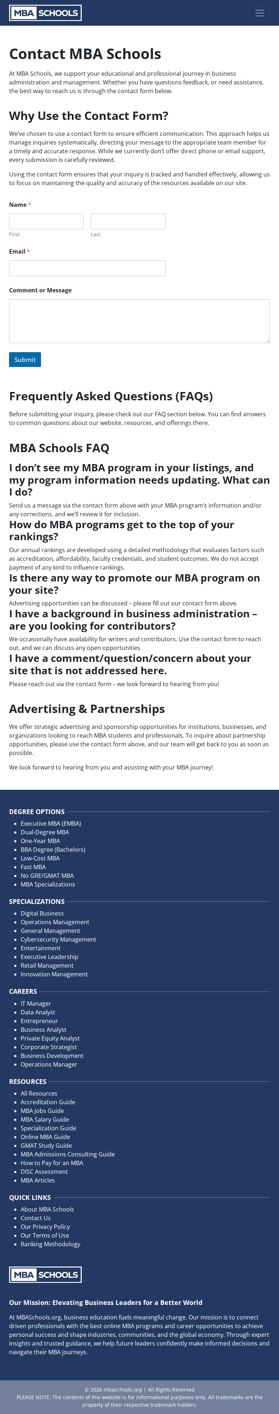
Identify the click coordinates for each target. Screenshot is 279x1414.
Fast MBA (33, 867)
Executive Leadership (49, 957)
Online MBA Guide (45, 1137)
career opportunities (205, 1326)
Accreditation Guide (48, 1102)
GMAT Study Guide (46, 1146)
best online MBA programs (126, 1326)
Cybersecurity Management (58, 939)
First (14, 234)
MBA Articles (38, 1180)
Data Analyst (38, 1012)
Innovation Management (54, 974)
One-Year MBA (40, 841)
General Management (50, 931)
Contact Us (36, 1218)
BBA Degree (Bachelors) (53, 850)
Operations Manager (49, 1064)
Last (96, 234)
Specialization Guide (48, 1128)
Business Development (52, 1056)
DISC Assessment (44, 1172)
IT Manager (36, 1004)
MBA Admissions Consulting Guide (68, 1154)
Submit (25, 359)
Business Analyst (43, 1030)
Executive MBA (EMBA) (51, 823)
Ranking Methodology (50, 1244)
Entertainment (41, 948)
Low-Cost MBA (40, 858)
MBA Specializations (48, 884)
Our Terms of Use (45, 1235)
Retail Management (47, 965)
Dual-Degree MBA (45, 832)
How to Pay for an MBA (52, 1163)
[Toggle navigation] (260, 13)
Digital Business (42, 913)
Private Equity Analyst (50, 1038)
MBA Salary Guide (45, 1119)
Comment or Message (40, 290)
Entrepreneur (39, 1021)
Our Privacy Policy (45, 1227)
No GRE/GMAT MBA (47, 876)
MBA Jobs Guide (42, 1111)
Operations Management (55, 922)
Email (19, 251)
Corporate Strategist (49, 1047)
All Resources (39, 1093)
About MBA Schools (47, 1209)
